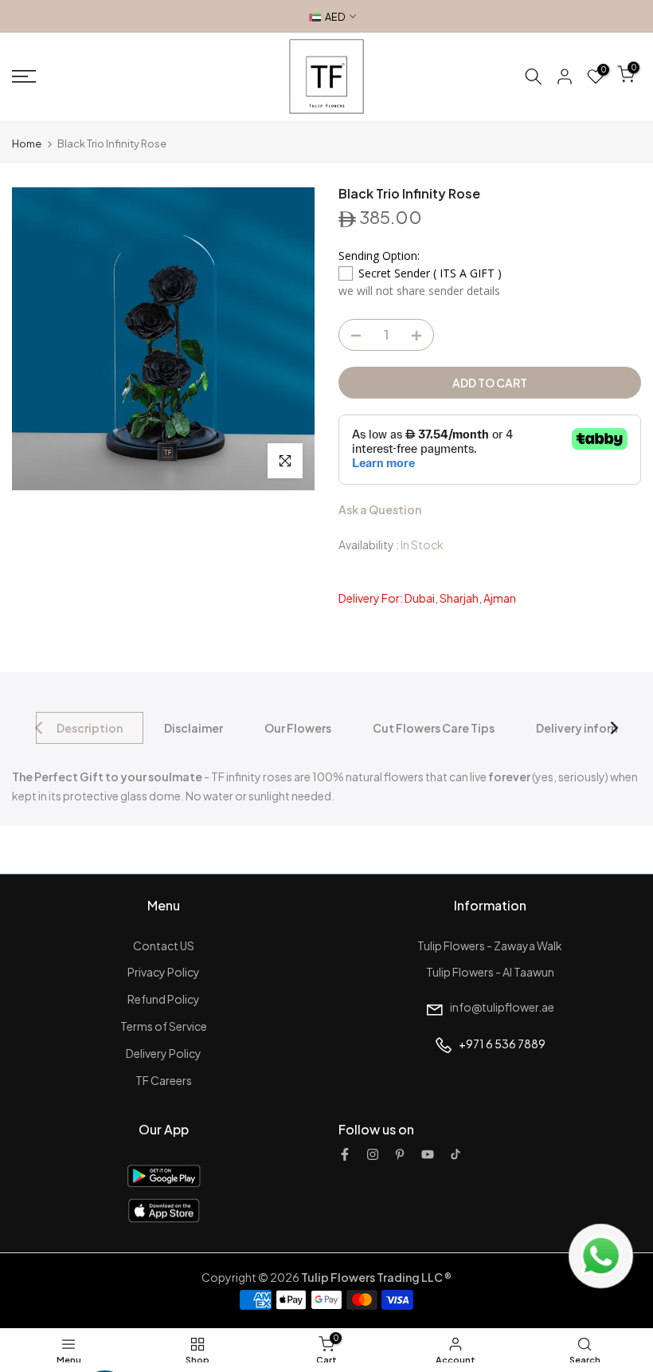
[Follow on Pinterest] (399, 1154)
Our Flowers (297, 728)
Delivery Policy (163, 1053)
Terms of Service (163, 1026)
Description (90, 728)
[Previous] (40, 728)
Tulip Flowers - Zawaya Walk (489, 945)
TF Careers (163, 1080)
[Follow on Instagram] (372, 1154)
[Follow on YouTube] (427, 1154)
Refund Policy (163, 999)
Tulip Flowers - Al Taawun (490, 972)
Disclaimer (193, 728)
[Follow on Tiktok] (455, 1154)
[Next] (613, 728)
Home (26, 143)
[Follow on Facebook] (344, 1154)
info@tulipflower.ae (502, 1007)
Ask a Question (379, 509)
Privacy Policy (163, 972)
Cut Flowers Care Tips (434, 728)
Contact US (163, 945)
